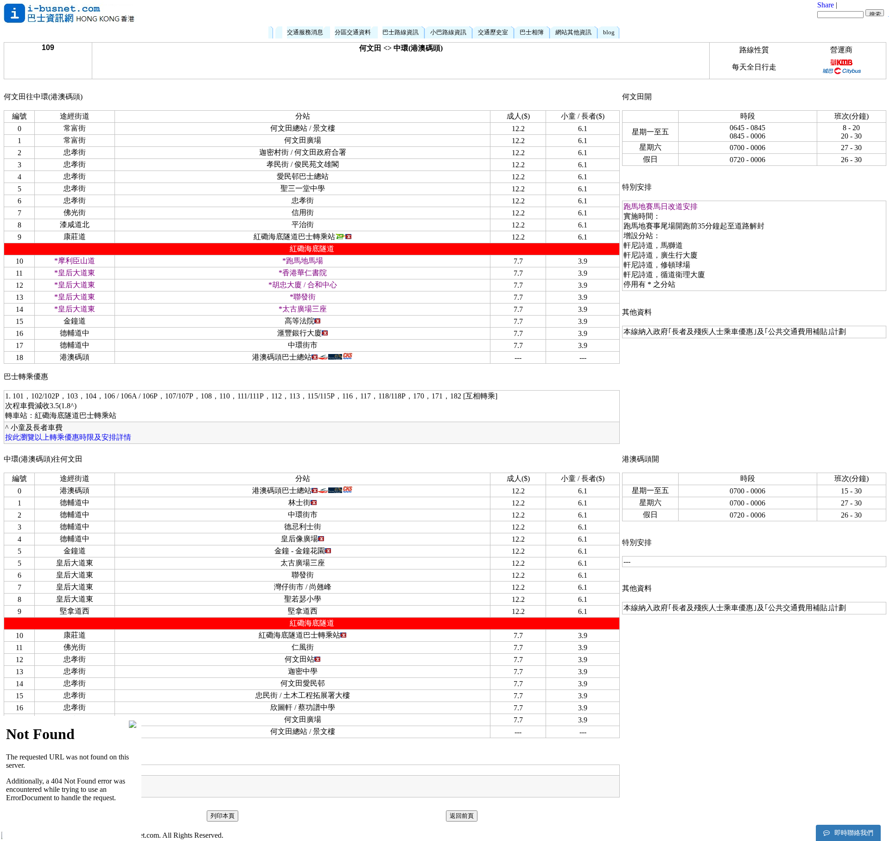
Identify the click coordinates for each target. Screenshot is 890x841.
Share (825, 5)
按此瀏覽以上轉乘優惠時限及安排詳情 (68, 437)
